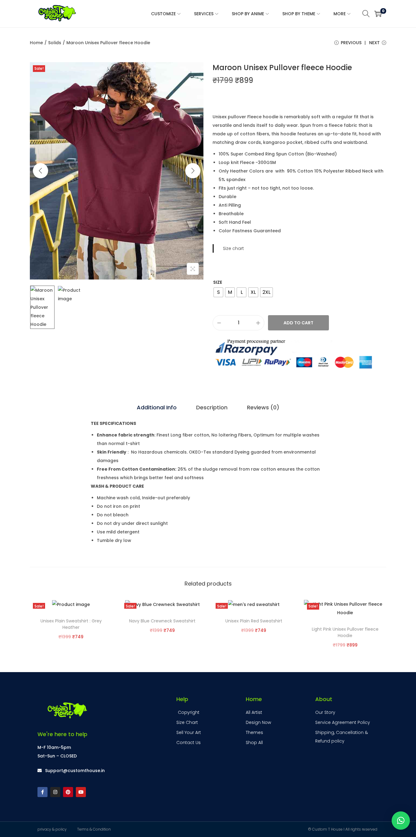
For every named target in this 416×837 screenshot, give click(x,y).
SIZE (217, 282)
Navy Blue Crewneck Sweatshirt (162, 621)
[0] (378, 13)
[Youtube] (81, 792)
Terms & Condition (94, 829)
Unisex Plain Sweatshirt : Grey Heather (71, 624)
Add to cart (298, 323)
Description (211, 407)
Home (36, 43)
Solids (54, 43)
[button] (401, 820)
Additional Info (157, 407)
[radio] (218, 292)
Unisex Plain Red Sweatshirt (253, 621)
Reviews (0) (263, 407)
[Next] (192, 170)
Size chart (233, 248)
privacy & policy (52, 829)
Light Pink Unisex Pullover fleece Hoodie (345, 632)
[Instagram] (55, 792)
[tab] (157, 407)
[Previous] (40, 170)
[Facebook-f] (42, 792)
